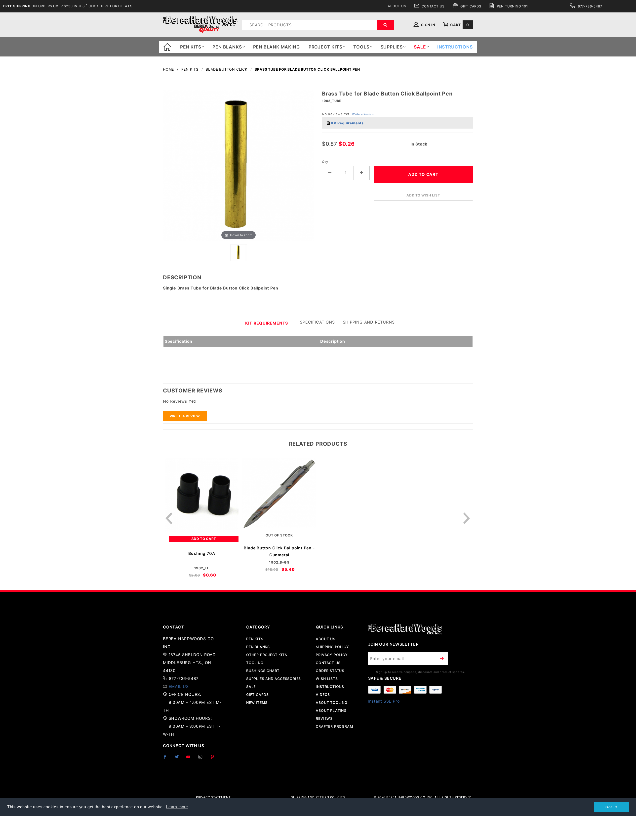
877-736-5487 (589, 6)
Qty (325, 162)
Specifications (317, 322)
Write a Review (363, 114)
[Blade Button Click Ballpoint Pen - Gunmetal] (279, 493)
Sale (251, 686)
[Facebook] (167, 759)
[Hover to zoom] (238, 165)
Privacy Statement (213, 797)
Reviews (324, 718)
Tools (361, 46)
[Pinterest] (214, 759)
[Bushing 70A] (201, 495)
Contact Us (432, 6)
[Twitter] (179, 759)
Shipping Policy (332, 647)
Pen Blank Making (276, 46)
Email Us (179, 686)
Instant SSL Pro (384, 701)
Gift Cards (470, 6)
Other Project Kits (266, 655)
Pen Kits (190, 46)
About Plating (331, 710)
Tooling (254, 663)
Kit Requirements (347, 123)
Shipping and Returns (369, 322)
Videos (323, 694)
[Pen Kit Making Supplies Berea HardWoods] (200, 24)
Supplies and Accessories (273, 678)
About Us (397, 6)
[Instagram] (202, 759)
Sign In (427, 25)
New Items (257, 702)
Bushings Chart (262, 671)
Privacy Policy (332, 655)
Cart (459, 25)
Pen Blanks (227, 46)
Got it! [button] (611, 807)
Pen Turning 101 (512, 6)
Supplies (392, 46)
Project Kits (325, 46)
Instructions (330, 686)
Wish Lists (327, 678)
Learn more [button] (177, 807)
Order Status (330, 671)
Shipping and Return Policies (318, 797)
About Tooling (331, 702)
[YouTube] (190, 759)
